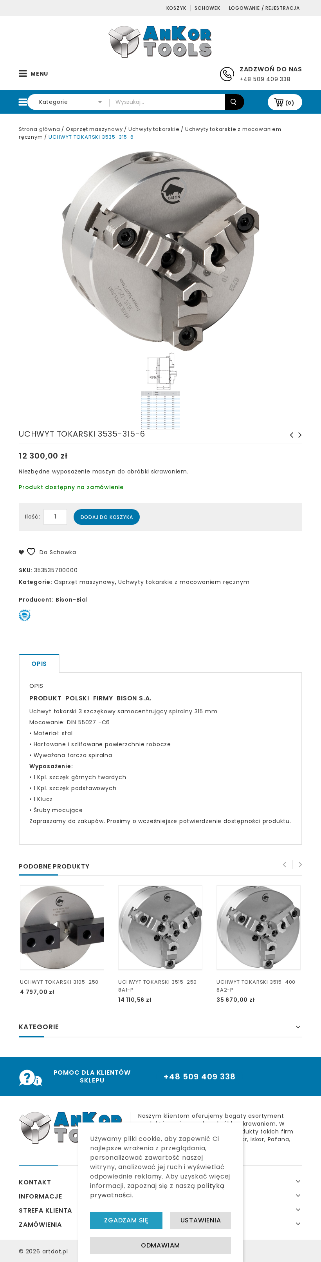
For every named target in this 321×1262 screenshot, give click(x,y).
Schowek (207, 8)
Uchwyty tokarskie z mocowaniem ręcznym (183, 582)
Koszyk (176, 8)
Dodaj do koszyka (107, 517)
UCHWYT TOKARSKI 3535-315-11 (289, 439)
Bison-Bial (72, 600)
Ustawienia (200, 1220)
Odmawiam (160, 1245)
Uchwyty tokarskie (154, 129)
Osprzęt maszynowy (94, 129)
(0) (289, 103)
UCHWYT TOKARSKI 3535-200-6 (298, 439)
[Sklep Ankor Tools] (160, 41)
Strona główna (39, 129)
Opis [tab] (39, 663)
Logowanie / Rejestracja (264, 8)
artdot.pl (55, 1251)
